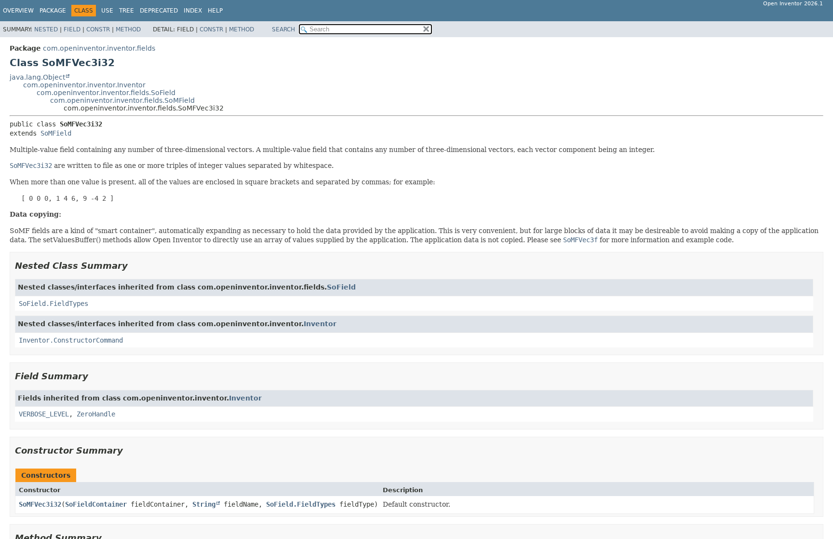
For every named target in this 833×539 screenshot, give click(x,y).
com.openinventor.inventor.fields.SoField (106, 93)
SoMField (55, 133)
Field (72, 29)
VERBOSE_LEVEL (44, 414)
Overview (18, 10)
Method (128, 29)
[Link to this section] (134, 266)
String (203, 504)
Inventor (320, 324)
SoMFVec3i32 (40, 504)
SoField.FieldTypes (53, 303)
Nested (46, 29)
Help (215, 10)
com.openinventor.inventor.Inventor (84, 85)
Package (53, 10)
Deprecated (159, 10)
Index (193, 10)
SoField (341, 287)
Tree (126, 10)
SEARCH (283, 29)
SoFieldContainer (96, 504)
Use (107, 10)
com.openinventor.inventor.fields (99, 48)
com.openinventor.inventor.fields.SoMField (122, 100)
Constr (98, 29)
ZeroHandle (96, 414)
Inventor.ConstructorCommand (71, 340)
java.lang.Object (37, 77)
